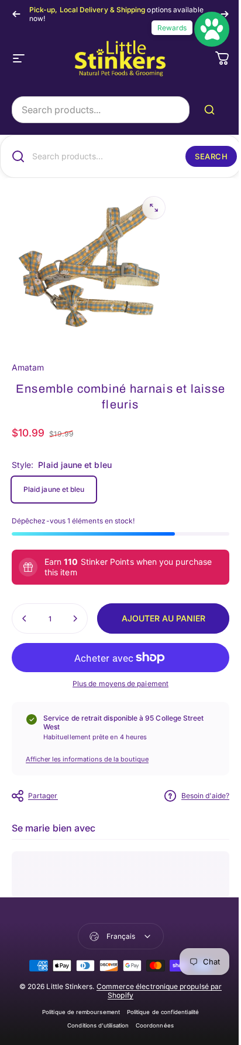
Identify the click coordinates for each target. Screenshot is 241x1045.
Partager (43, 795)
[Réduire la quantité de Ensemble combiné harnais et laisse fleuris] (24, 618)
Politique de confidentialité (163, 1012)
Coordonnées (155, 1025)
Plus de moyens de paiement (120, 683)
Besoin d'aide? (205, 795)
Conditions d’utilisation (98, 1025)
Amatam (28, 367)
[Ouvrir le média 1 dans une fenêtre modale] (154, 207)
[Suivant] (224, 14)
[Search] (211, 110)
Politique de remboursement (81, 1012)
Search (211, 156)
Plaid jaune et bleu (53, 489)
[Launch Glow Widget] (211, 29)
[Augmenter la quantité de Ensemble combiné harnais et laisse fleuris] (75, 618)
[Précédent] (16, 14)
